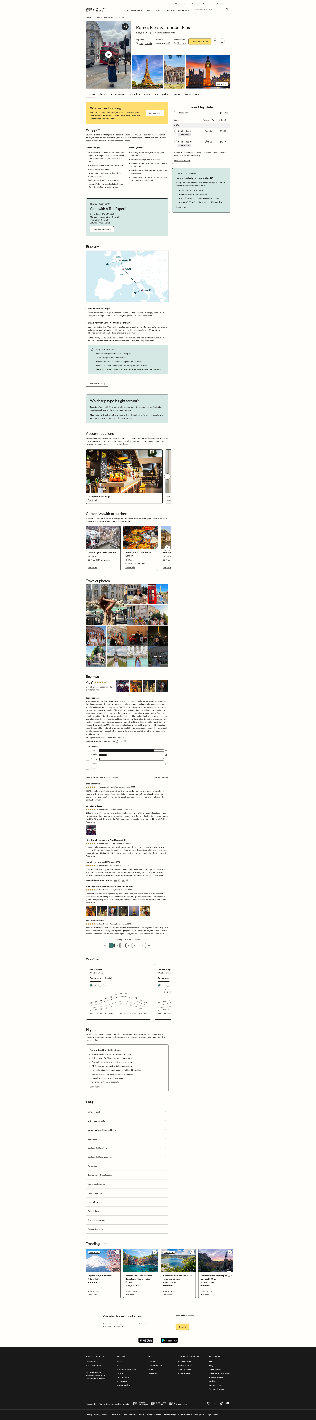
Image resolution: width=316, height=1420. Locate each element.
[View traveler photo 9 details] (158, 636)
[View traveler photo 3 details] (158, 594)
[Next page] (149, 945)
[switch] (117, 1252)
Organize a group (181, 4)
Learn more (95, 1086)
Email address (185, 1315)
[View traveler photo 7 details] (117, 636)
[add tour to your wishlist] (215, 41)
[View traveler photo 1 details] (106, 604)
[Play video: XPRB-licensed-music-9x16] (108, 54)
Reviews (165, 94)
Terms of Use (116, 1414)
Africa (119, 1361)
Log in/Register (218, 4)
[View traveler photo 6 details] (96, 636)
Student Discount (216, 1389)
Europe (97, 17)
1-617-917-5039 (108, 214)
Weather (177, 94)
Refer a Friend (215, 1385)
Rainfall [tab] (108, 978)
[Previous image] (113, 1269)
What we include (155, 1365)
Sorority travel (184, 1369)
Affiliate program (216, 1377)
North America (123, 1385)
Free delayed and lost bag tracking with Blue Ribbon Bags (116, 1070)
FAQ (197, 94)
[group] (124, 477)
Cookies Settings (169, 1414)
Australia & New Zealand (127, 1369)
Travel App (152, 1373)
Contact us (195, 4)
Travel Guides (215, 1369)
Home (88, 17)
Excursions (135, 94)
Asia (118, 1365)
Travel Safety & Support (219, 1373)
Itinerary (103, 94)
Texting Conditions (153, 1414)
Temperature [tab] (95, 978)
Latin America (123, 1377)
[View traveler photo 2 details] (137, 594)
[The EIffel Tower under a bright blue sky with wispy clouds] (133, 56)
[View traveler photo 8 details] (137, 636)
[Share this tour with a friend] (222, 41)
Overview (90, 94)
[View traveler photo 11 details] (117, 656)
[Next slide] (167, 476)
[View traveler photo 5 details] (158, 615)
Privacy (141, 1414)
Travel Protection (130, 1414)
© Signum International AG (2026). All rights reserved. (199, 1414)
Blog (211, 1365)
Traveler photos (151, 94)
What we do (153, 1361)
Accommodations (118, 94)
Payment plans (184, 1361)
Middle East (122, 1381)
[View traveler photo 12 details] (137, 656)
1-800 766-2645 (93, 1365)
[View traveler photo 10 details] (96, 656)
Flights (188, 94)
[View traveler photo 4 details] (137, 615)
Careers (151, 1369)
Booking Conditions (101, 1414)
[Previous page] (105, 945)
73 (143, 945)
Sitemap (89, 1414)
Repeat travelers (185, 1365)
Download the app (182, 160)
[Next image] (118, 1269)
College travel (184, 1373)
